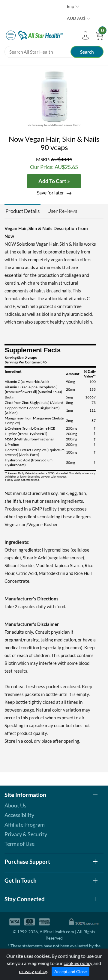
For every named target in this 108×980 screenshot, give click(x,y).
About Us (15, 805)
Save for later (50, 192)
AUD (76, 18)
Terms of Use (19, 843)
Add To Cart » (54, 181)
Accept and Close (70, 971)
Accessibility (19, 815)
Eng (70, 6)
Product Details (22, 211)
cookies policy (78, 963)
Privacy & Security (25, 834)
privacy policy (33, 971)
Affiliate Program (24, 824)
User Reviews (62, 211)
